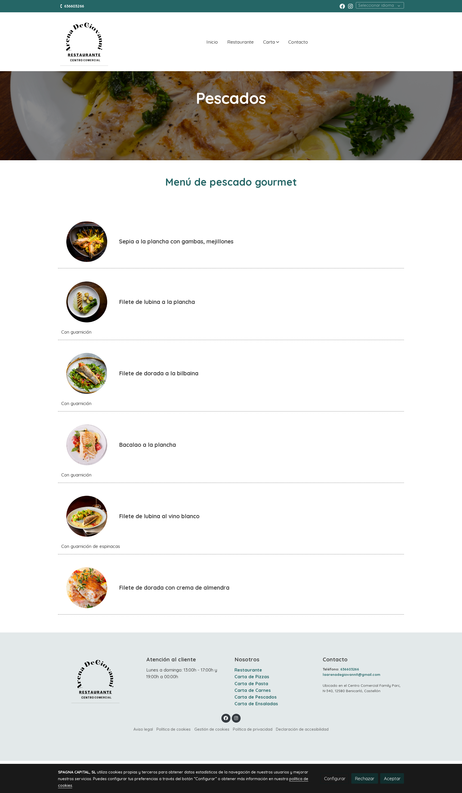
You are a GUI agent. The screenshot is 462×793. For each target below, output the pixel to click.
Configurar (334, 778)
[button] (271, 41)
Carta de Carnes (252, 690)
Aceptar (392, 778)
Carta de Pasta (251, 683)
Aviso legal (143, 729)
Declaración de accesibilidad (302, 729)
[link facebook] (342, 6)
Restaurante (248, 670)
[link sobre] (99, 679)
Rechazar (364, 778)
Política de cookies (173, 729)
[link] (84, 42)
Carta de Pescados (255, 697)
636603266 (74, 6)
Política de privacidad (252, 729)
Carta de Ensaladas (256, 703)
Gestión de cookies (211, 729)
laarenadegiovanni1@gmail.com (351, 674)
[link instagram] (350, 6)
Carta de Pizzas (251, 676)
